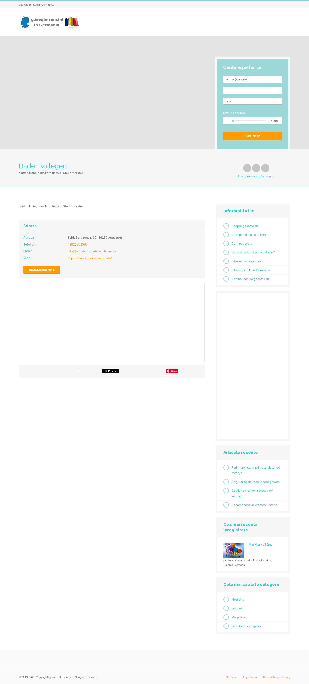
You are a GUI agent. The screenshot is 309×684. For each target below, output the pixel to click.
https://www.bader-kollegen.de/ (90, 258)
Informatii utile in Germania (250, 270)
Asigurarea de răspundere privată (255, 482)
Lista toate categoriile (246, 626)
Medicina (237, 599)
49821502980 (78, 244)
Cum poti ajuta (241, 243)
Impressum (250, 677)
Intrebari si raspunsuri (247, 261)
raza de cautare (234, 113)
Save (174, 371)
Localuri (237, 608)
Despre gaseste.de (245, 226)
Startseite (231, 677)
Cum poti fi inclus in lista (248, 234)
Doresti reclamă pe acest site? (253, 252)
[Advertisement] (112, 422)
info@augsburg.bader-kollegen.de (92, 251)
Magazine (238, 617)
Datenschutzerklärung (276, 677)
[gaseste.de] (49, 22)
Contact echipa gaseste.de (250, 279)
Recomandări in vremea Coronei (254, 505)
